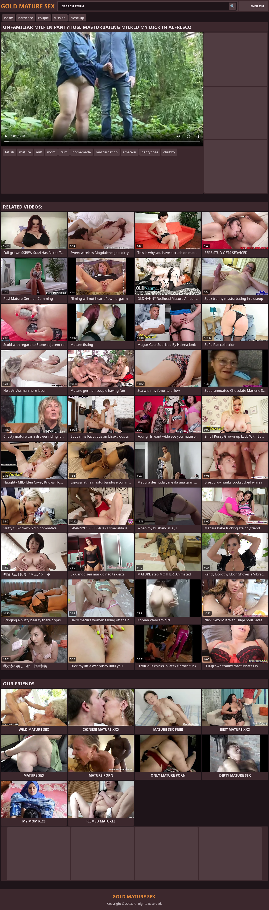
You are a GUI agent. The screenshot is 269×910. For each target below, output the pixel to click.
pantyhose (149, 152)
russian (60, 18)
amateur (129, 152)
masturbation (107, 152)
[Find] (232, 6)
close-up (77, 18)
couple (43, 18)
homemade (82, 152)
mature (25, 152)
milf (39, 152)
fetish (9, 152)
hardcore (25, 18)
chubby (169, 152)
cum (64, 152)
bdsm (8, 18)
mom (51, 152)
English (257, 6)
